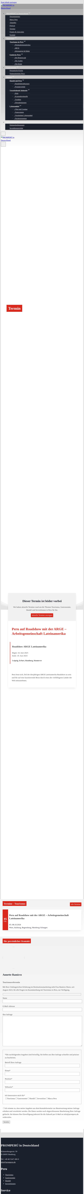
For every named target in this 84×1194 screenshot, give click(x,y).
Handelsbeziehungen (22, 84)
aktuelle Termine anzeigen (42, 615)
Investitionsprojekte (16, 128)
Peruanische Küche (16, 71)
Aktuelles (13, 23)
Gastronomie (10, 1178)
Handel (8, 1181)
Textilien (18, 100)
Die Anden (19, 61)
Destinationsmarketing (22, 45)
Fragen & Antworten (17, 32)
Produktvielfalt (20, 87)
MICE (17, 48)
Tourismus (9, 1175)
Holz (16, 93)
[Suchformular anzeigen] (3, 134)
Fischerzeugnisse (21, 118)
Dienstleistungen (20, 103)
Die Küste (18, 64)
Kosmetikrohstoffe (21, 96)
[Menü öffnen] (3, 144)
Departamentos (15, 16)
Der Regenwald (20, 58)
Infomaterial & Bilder (22, 51)
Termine (12, 29)
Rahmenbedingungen (17, 125)
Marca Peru (14, 20)
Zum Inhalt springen (9, 2)
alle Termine (75, 904)
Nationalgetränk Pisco (17, 74)
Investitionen (10, 1184)
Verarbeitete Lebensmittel (23, 115)
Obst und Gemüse (21, 109)
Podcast (12, 26)
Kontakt (12, 35)
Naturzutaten (19, 112)
